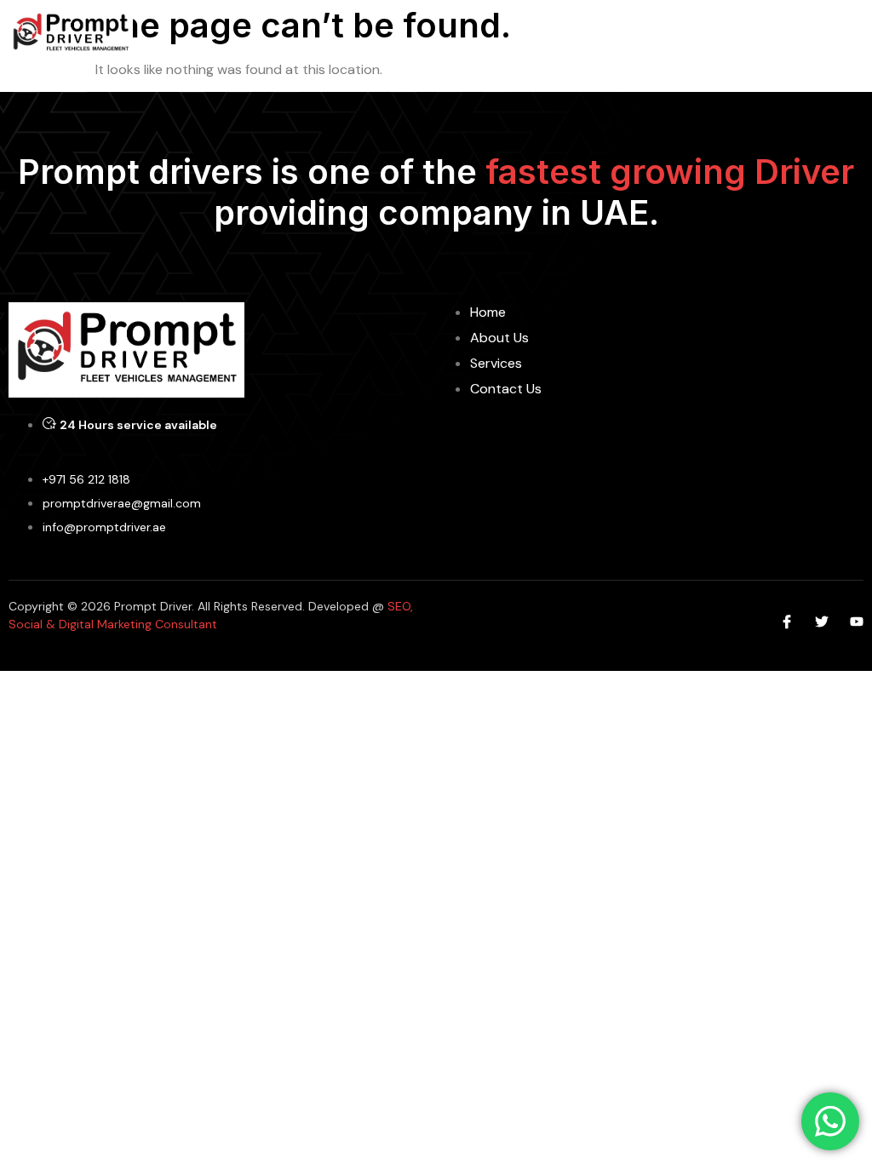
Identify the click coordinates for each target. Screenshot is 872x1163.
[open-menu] (853, 33)
